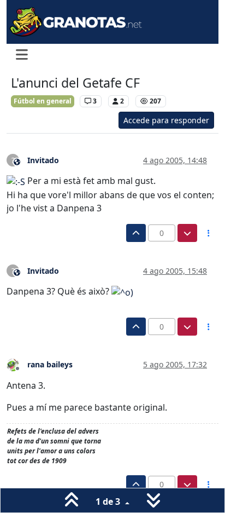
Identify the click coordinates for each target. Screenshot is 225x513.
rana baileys (50, 364)
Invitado (43, 160)
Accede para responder (166, 120)
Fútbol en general (43, 101)
